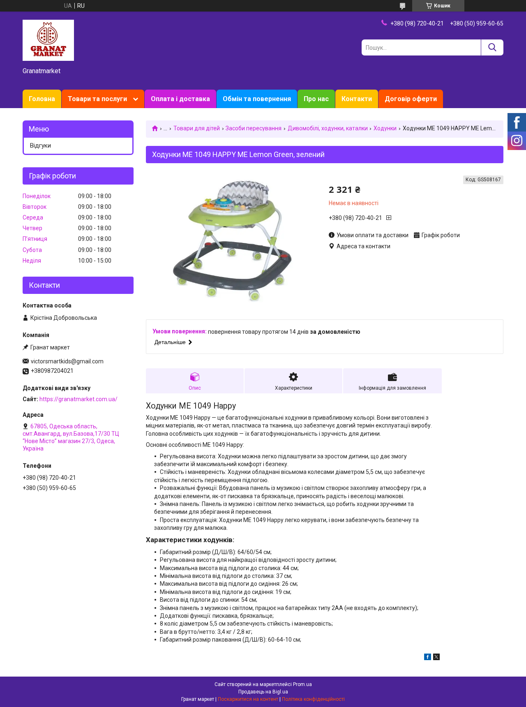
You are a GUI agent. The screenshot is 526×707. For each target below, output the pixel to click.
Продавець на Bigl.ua (263, 692)
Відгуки (40, 145)
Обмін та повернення (257, 99)
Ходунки (385, 128)
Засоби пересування (253, 128)
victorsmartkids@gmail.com (67, 361)
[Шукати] (492, 47)
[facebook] (427, 658)
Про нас (316, 99)
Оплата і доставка (180, 99)
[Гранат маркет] (48, 40)
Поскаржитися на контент (248, 699)
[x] (436, 658)
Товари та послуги (97, 99)
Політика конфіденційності (313, 699)
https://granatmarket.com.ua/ (78, 399)
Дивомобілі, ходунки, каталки (328, 128)
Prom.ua (302, 684)
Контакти (356, 99)
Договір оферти (411, 99)
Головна (42, 99)
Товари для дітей (196, 128)
